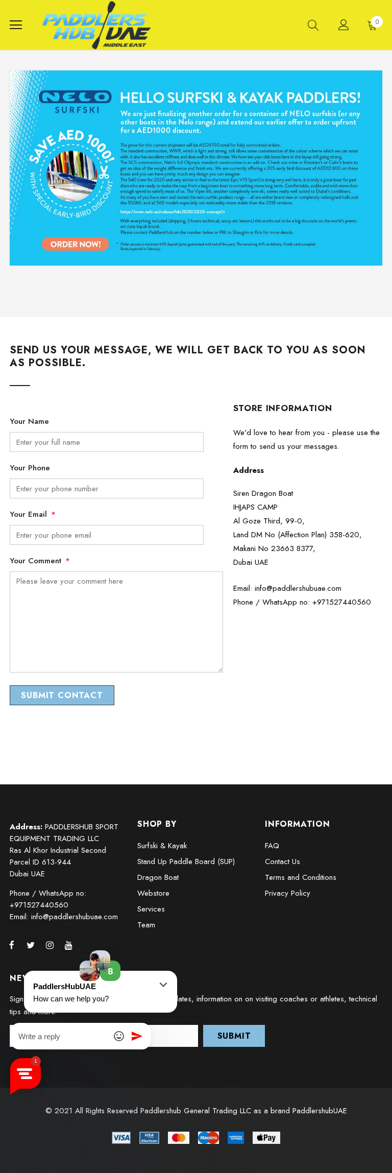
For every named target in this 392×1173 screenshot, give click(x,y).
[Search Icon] (313, 25)
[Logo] (96, 25)
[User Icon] (343, 24)
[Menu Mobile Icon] (16, 25)
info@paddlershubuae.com (298, 588)
